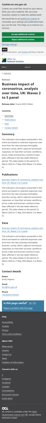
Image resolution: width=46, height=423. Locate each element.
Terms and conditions (12, 334)
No (34, 303)
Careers (5, 350)
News (4, 358)
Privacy (5, 330)
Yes (30, 303)
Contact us (6, 354)
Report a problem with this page (18, 308)
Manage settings (9, 44)
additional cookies (29, 18)
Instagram (6, 378)
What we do (7, 346)
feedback (25, 52)
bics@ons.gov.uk (9, 287)
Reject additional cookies (23, 39)
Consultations (8, 390)
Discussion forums (10, 394)
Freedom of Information (13, 362)
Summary (9, 115)
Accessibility (7, 322)
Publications (10, 119)
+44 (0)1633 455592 (10, 294)
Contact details (11, 128)
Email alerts (7, 398)
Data (7, 123)
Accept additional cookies (23, 34)
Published (7, 73)
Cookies (5, 326)
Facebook (6, 382)
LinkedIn (6, 386)
